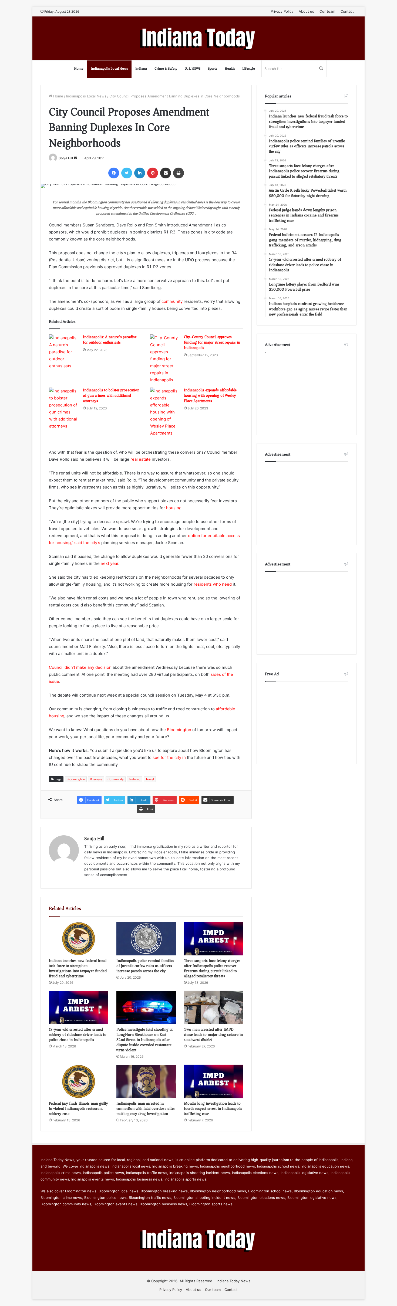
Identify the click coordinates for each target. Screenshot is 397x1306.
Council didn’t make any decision (80, 667)
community (172, 301)
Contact (347, 11)
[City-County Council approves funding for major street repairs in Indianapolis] (165, 359)
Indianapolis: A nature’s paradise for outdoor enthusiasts (110, 340)
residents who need (213, 584)
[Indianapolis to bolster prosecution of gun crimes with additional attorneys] (64, 409)
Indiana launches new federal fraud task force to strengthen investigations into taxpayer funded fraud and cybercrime (78, 968)
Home (78, 68)
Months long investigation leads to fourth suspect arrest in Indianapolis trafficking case (213, 1108)
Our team (327, 11)
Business (96, 779)
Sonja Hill (66, 158)
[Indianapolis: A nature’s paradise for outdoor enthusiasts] (64, 351)
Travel (150, 779)
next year (109, 563)
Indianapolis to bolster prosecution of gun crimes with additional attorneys (111, 395)
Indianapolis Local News (109, 68)
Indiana (141, 68)
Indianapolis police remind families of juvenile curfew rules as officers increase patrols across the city (145, 965)
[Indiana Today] (198, 38)
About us (306, 11)
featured (134, 779)
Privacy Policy (282, 11)
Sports (212, 68)
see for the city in (169, 757)
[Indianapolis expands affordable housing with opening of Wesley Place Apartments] (165, 412)
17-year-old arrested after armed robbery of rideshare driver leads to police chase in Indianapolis (77, 1034)
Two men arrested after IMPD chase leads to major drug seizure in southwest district (213, 1034)
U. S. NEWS (192, 68)
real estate (140, 459)
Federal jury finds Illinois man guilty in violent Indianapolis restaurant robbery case (78, 1108)
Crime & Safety (165, 68)
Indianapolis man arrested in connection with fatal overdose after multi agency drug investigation (145, 1108)
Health (230, 68)
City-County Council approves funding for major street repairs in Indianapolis (212, 342)
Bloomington (179, 729)
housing (173, 507)
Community (115, 779)
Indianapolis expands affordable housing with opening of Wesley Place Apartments (210, 395)
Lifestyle (248, 68)
